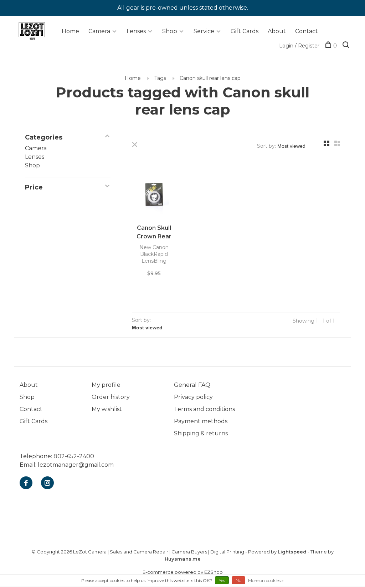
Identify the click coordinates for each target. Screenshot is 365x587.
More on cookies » (266, 580)
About (277, 31)
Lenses (136, 31)
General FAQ (192, 384)
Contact (306, 31)
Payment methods (200, 421)
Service (204, 31)
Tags (160, 78)
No (238, 580)
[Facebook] (26, 483)
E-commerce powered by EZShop (183, 572)
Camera (99, 31)
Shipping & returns (201, 433)
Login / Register (299, 45)
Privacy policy (193, 397)
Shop (169, 31)
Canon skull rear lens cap (210, 78)
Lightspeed (292, 552)
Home (70, 31)
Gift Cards (244, 31)
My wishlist (107, 409)
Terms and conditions (204, 409)
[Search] (347, 45)
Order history (111, 397)
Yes (222, 580)
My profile (106, 384)
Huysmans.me (183, 559)
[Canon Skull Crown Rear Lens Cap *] (154, 193)
